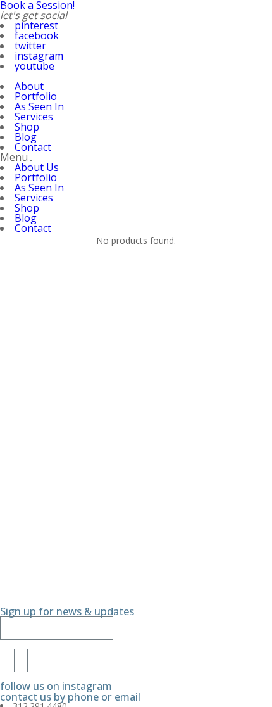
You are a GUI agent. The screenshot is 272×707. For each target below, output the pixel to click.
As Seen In (39, 106)
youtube (34, 66)
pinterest (36, 25)
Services (34, 117)
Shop (27, 127)
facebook (37, 35)
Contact (33, 147)
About (29, 86)
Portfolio (36, 96)
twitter (30, 46)
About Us (37, 167)
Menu (14, 157)
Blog (26, 137)
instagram (39, 56)
